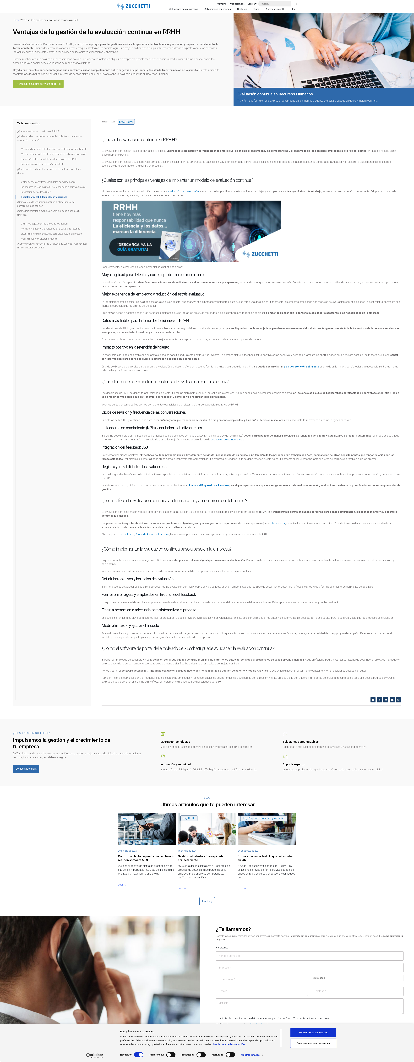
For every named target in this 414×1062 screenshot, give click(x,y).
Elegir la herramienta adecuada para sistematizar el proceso (51, 233)
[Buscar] (294, 3)
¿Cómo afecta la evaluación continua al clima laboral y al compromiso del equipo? (46, 204)
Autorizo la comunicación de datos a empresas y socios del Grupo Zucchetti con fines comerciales (274, 1018)
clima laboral (278, 523)
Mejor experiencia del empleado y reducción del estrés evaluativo (53, 154)
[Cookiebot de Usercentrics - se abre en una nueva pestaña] (95, 1055)
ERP (130, 818)
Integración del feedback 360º (36, 192)
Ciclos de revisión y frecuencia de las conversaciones (48, 182)
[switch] (170, 1054)
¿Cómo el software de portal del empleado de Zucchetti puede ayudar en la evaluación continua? (52, 245)
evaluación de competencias (227, 439)
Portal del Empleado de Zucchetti (209, 485)
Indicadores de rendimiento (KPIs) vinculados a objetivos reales (53, 187)
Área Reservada (237, 3)
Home (16, 20)
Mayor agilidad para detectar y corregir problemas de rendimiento (54, 149)
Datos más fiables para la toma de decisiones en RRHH (49, 159)
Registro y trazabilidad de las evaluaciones (44, 197)
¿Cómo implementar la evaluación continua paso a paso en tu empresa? (48, 213)
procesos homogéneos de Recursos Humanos (142, 534)
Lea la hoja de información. (229, 1044)
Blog (293, 9)
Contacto (221, 3)
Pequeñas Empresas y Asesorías (266, 818)
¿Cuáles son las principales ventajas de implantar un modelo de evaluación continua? (49, 138)
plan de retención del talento (301, 366)
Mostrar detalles (250, 1054)
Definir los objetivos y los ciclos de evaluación (44, 223)
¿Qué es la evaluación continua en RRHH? (38, 131)
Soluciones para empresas (183, 9)
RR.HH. (129, 121)
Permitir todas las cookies (313, 1032)
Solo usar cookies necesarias (313, 1043)
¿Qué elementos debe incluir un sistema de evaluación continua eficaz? (49, 171)
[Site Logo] (133, 6)
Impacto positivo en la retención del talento (42, 164)
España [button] (251, 3)
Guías (256, 9)
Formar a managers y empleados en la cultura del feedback (51, 228)
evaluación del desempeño (183, 191)
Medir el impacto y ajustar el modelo (39, 238)
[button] (373, 699)
